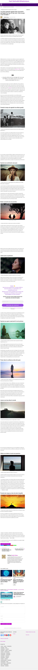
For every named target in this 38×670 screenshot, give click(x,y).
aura (6, 647)
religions (2, 658)
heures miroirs (3, 653)
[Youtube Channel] (10, 635)
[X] (5, 545)
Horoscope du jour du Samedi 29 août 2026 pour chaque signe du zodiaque (6, 580)
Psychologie (3, 657)
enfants (2, 651)
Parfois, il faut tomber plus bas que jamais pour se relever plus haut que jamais (19, 593)
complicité (2, 650)
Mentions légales (2, 641)
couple (7, 650)
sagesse (6, 658)
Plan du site (27, 634)
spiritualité (9, 660)
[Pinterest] (11, 545)
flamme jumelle (7, 651)
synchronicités (3, 661)
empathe (10, 650)
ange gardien (9, 646)
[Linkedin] (8, 545)
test (7, 661)
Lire (1, 583)
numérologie (8, 654)
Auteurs (14, 633)
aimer (2, 646)
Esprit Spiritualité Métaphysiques (19, 1)
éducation (7, 665)
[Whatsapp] (14, 545)
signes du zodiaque (3, 660)
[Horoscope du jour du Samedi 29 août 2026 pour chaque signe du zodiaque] (6, 573)
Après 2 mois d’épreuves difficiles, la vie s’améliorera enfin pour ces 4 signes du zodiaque (18, 581)
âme (2, 664)
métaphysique (3, 654)
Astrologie (2, 647)
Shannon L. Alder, (17, 69)
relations (10, 87)
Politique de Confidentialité (4, 638)
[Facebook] (2, 545)
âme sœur (2, 665)
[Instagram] (5, 635)
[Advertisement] (12, 51)
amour (5, 646)
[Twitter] (3, 635)
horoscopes (8, 653)
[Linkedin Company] (8, 635)
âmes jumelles (6, 664)
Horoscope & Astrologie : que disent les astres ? (6, 578)
